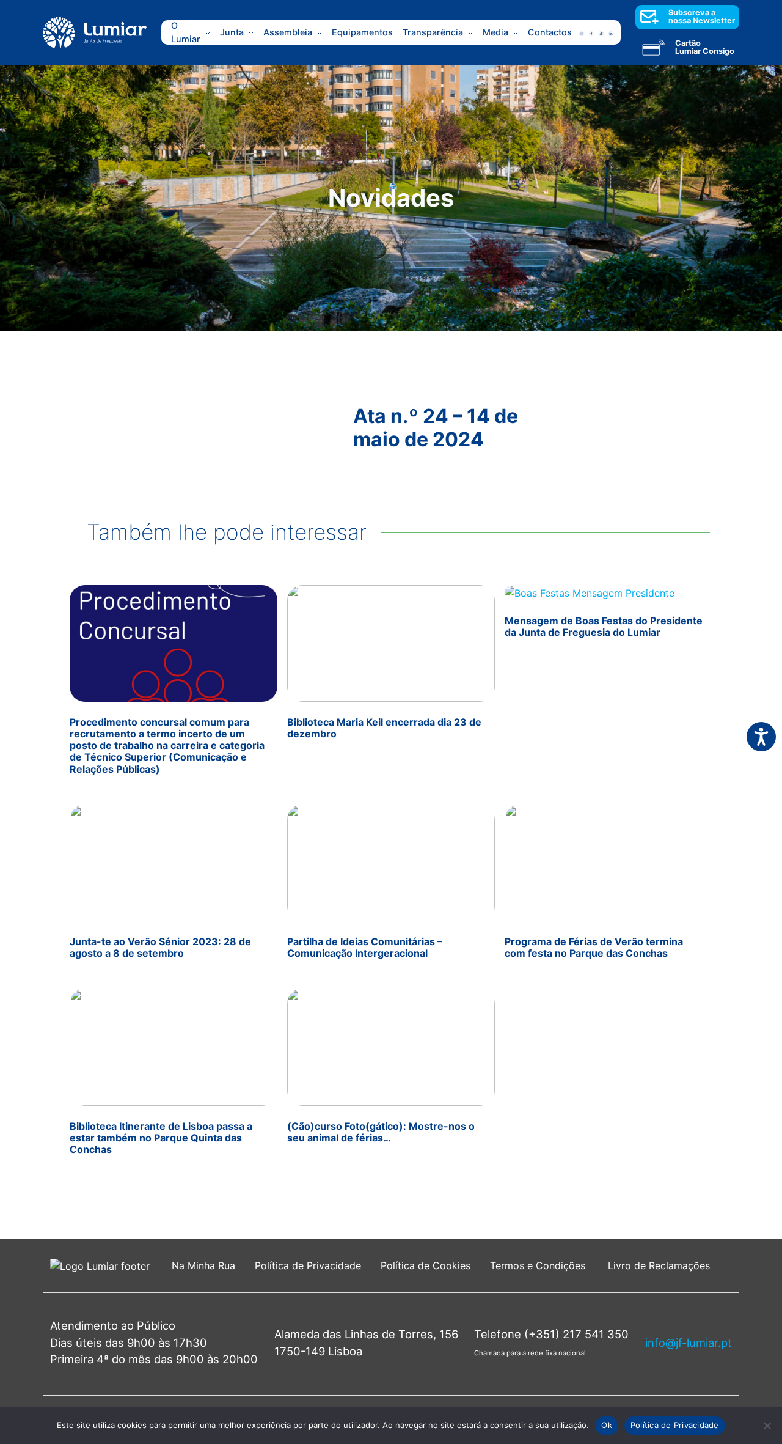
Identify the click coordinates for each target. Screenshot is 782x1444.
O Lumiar (185, 32)
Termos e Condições (539, 1265)
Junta (232, 32)
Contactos (550, 32)
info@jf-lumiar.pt (688, 1342)
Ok (606, 1425)
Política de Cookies (425, 1265)
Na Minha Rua (203, 1265)
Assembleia (287, 32)
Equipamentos (362, 32)
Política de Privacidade (308, 1265)
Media (495, 32)
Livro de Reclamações (659, 1265)
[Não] (767, 1426)
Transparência (433, 32)
